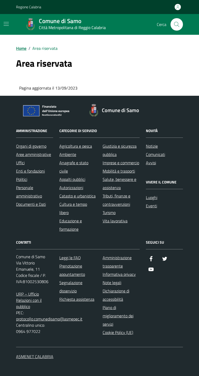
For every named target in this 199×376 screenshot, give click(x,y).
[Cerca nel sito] (176, 24)
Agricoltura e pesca (75, 146)
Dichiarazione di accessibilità (116, 295)
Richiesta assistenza (76, 299)
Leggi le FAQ (70, 258)
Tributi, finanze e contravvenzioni (116, 200)
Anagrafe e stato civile (73, 167)
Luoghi (151, 197)
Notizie (152, 146)
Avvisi (151, 163)
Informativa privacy (119, 274)
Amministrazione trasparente (117, 262)
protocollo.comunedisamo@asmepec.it (49, 319)
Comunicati (155, 154)
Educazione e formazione (70, 225)
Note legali (112, 282)
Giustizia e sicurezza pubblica (120, 150)
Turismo (109, 212)
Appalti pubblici (72, 179)
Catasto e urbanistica (77, 196)
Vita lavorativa (115, 221)
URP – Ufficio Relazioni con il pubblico (29, 300)
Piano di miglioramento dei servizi (118, 315)
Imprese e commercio (121, 163)
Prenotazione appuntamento (72, 270)
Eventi (151, 206)
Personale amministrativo (29, 191)
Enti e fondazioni (30, 171)
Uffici (20, 163)
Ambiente (67, 154)
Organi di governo (31, 146)
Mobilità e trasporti (119, 171)
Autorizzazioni (71, 187)
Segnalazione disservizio (70, 286)
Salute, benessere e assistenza (119, 183)
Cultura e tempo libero (73, 208)
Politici (21, 179)
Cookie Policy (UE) (118, 332)
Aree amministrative (33, 154)
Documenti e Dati (31, 204)
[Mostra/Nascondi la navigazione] (6, 24)
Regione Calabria (28, 7)
